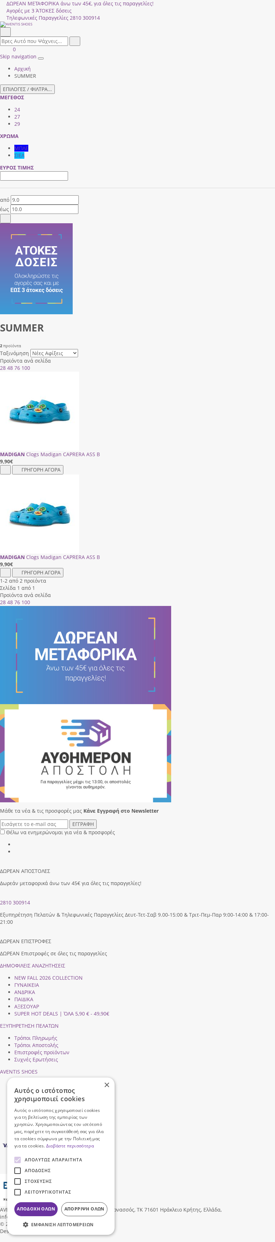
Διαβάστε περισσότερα (70, 1146)
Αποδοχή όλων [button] (36, 1209)
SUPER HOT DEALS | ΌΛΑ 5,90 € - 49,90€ (61, 1013)
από (4, 199)
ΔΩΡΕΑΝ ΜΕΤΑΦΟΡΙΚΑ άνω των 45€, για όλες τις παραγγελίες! (80, 3)
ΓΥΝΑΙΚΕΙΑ (26, 984)
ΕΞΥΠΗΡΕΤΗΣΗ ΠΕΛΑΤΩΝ (29, 1025)
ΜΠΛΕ (21, 148)
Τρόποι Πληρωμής (35, 1038)
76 (17, 367)
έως (4, 209)
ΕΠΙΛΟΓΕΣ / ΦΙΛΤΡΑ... (27, 89)
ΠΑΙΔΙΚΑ (23, 999)
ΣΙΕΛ (19, 155)
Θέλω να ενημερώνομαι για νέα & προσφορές (60, 832)
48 (10, 367)
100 (25, 367)
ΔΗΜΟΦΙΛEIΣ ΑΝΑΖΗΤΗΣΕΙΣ (32, 965)
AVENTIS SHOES (19, 1071)
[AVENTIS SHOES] (137, 24)
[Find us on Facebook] (16, 844)
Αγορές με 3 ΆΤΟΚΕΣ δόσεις (39, 10)
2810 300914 (15, 902)
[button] (2, 1238)
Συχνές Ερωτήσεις (36, 1059)
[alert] (61, 1156)
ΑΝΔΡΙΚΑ (24, 992)
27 (17, 116)
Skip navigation (18, 56)
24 (17, 109)
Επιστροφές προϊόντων (41, 1052)
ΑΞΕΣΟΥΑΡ (26, 1006)
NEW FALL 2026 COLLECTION (48, 977)
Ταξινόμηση (14, 353)
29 (17, 123)
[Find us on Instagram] (16, 851)
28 (3, 367)
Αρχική (22, 68)
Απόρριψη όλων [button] (84, 1209)
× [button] (106, 1085)
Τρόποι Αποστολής (36, 1045)
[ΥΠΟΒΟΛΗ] (5, 218)
